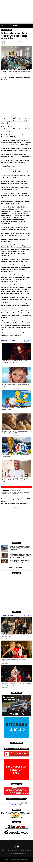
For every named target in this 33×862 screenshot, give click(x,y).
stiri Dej (16, 493)
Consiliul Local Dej (7, 492)
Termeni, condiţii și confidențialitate (17, 853)
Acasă (3, 851)
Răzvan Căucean (12, 43)
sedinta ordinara (7, 493)
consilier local (15, 490)
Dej (16, 492)
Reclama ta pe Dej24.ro (26, 851)
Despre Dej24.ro (9, 851)
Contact (17, 851)
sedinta (27, 492)
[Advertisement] (16, 12)
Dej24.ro (20, 492)
